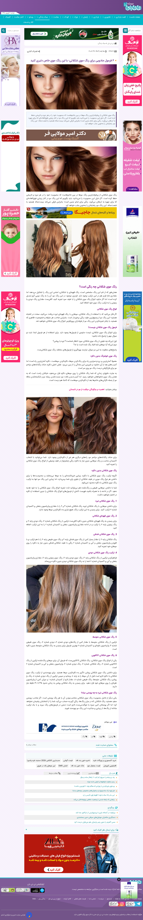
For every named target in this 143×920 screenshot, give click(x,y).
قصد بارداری (121, 17)
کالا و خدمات (28, 22)
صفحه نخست (134, 17)
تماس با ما (92, 898)
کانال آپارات (67, 898)
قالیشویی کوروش (109, 765)
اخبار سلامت (19, 17)
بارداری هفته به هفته (122, 898)
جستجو (109, 898)
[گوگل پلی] (23, 890)
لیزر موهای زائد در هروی (46, 765)
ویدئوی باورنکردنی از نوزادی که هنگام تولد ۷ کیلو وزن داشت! (94, 786)
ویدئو (31, 17)
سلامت (56, 17)
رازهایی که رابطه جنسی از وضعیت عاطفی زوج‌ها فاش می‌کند (94, 799)
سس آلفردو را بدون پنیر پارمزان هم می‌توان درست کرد (94, 822)
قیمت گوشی (67, 760)
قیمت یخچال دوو (93, 765)
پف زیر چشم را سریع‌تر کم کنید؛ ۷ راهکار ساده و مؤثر (97, 777)
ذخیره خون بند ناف (83, 760)
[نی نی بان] (132, 6)
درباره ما (101, 898)
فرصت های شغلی (80, 898)
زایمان (85, 17)
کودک (66, 17)
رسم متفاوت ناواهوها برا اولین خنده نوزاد (101, 782)
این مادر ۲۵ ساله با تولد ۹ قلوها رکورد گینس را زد (99, 795)
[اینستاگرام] (117, 906)
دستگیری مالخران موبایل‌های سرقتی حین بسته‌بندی (96, 817)
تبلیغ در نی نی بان (54, 898)
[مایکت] (38, 890)
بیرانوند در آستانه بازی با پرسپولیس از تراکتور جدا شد (95, 812)
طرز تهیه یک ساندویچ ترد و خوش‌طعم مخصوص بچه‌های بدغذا (93, 790)
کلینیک (8, 17)
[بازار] (8, 890)
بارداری (96, 17)
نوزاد (76, 17)
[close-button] (118, 879)
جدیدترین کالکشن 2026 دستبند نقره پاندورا (43, 760)
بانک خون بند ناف (77, 765)
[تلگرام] (133, 906)
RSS (34, 898)
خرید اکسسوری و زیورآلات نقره (104, 760)
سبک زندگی (43, 17)
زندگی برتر (42, 898)
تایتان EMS (63, 765)
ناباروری (107, 17)
